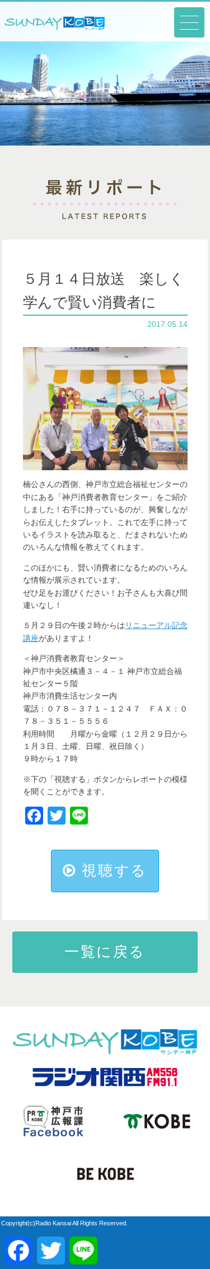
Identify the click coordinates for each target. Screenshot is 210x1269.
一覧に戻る (105, 951)
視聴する (112, 870)
